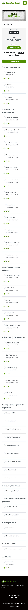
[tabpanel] (14, 53)
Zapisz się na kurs (14, 47)
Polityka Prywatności (14, 595)
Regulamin (14, 597)
